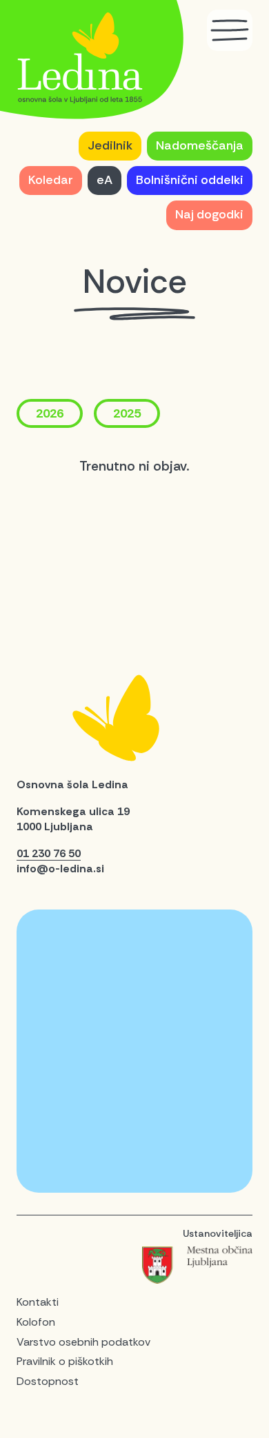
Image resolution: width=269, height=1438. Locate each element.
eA (104, 180)
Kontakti (38, 1302)
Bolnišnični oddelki (189, 180)
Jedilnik (110, 145)
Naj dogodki (209, 214)
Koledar (50, 180)
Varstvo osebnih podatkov (83, 1342)
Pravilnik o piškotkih (65, 1361)
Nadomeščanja (199, 145)
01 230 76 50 (49, 853)
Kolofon (36, 1322)
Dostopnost (48, 1381)
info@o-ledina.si (60, 868)
